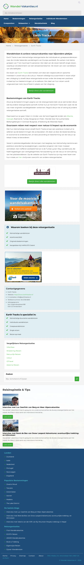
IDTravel (10, 361)
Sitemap (22, 556)
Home (8, 46)
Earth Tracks (23, 73)
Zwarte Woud (11, 484)
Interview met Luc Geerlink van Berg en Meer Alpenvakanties (30, 512)
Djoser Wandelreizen (14, 549)
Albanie (69, 116)
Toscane (9, 488)
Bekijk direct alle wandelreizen (41, 91)
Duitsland (10, 457)
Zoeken (9, 374)
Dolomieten (11, 492)
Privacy (13, 556)
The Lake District (12, 503)
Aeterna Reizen (13, 365)
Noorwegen (10, 472)
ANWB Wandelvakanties (15, 538)
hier (20, 157)
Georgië (10, 119)
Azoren (9, 496)
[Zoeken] (77, 379)
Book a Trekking (12, 542)
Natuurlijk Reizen (14, 354)
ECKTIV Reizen (11, 534)
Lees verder (8, 417)
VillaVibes (10, 347)
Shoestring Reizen (14, 351)
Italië (8, 461)
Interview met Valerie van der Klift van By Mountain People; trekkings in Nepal (36, 522)
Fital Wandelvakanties (14, 530)
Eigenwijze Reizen (13, 546)
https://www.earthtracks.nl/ (23, 294)
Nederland (10, 464)
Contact (32, 556)
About (41, 556)
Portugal (9, 468)
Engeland (10, 476)
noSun (9, 358)
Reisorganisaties (21, 46)
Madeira (9, 499)
